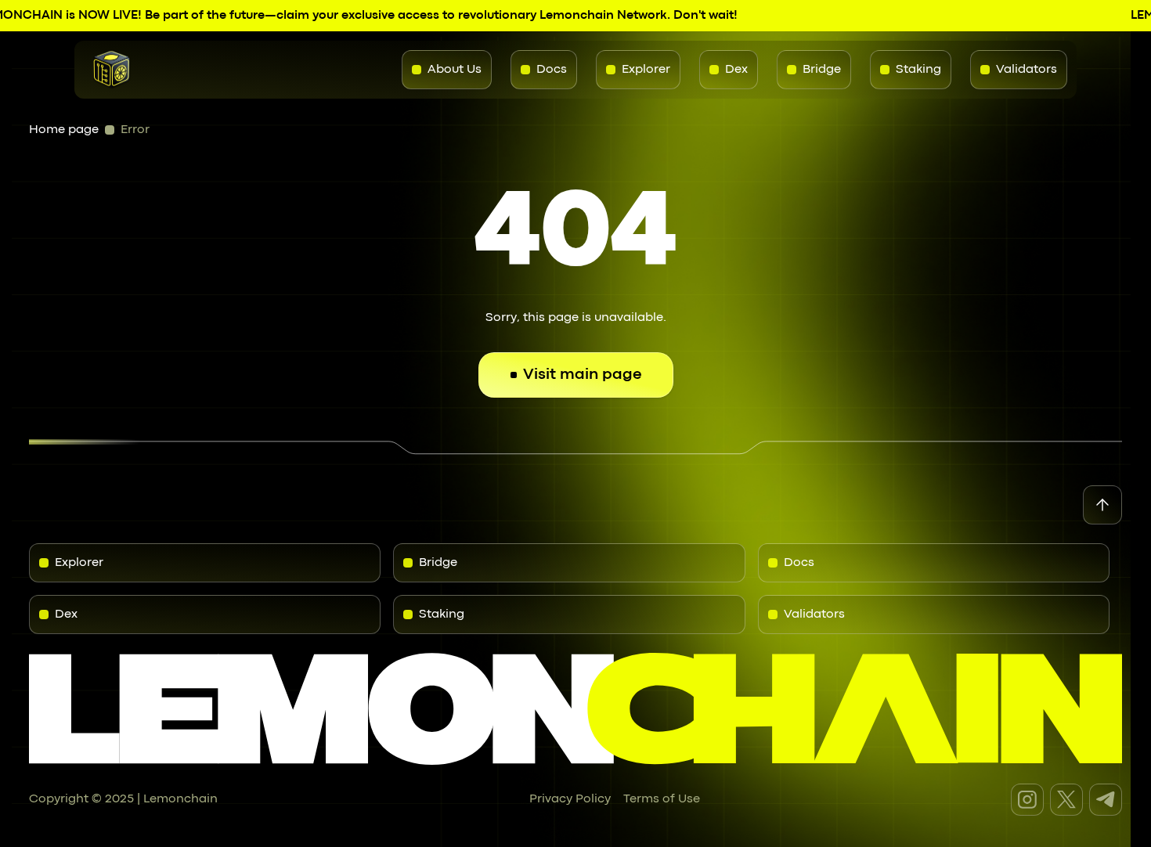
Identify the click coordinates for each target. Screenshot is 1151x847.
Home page (64, 129)
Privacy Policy (570, 799)
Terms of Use (661, 799)
